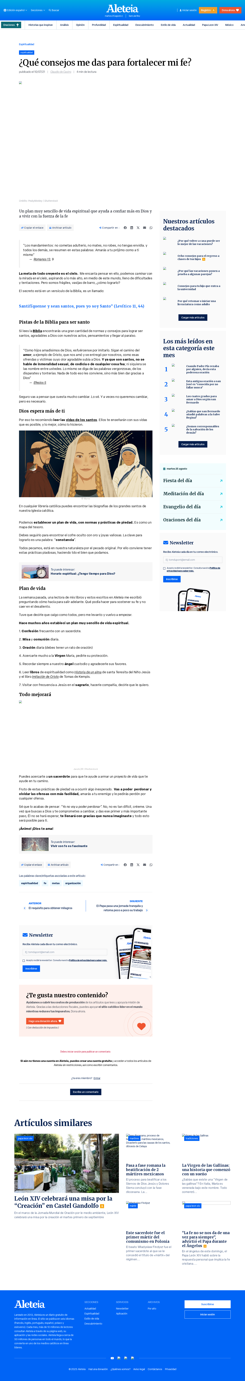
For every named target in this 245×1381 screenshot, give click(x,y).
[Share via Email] (144, 227)
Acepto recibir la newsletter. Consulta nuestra (66, 960)
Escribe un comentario (85, 1092)
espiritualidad (29, 883)
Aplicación (121, 1313)
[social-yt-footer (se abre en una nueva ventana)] (112, 1358)
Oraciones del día (182, 520)
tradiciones (192, 1138)
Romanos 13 (42, 259)
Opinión (80, 25)
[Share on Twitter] (138, 227)
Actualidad (189, 25)
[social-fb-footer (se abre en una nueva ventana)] (119, 1358)
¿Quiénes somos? (120, 1369)
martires (134, 1138)
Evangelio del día (182, 507)
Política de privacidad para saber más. (88, 960)
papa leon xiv (25, 1138)
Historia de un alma (88, 672)
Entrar (97, 1078)
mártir (133, 1205)
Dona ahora (228, 10)
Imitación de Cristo (45, 677)
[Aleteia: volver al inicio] (122, 8)
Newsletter (122, 1308)
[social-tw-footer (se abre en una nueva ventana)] (126, 1358)
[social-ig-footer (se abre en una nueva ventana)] (132, 1358)
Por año (152, 1308)
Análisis (64, 25)
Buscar (55, 10)
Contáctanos (155, 1369)
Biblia (37, 331)
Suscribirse (207, 1304)
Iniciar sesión (189, 10)
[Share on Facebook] (125, 227)
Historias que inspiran (41, 25)
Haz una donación (98, 1369)
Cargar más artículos (192, 317)
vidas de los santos (81, 420)
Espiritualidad (120, 25)
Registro (206, 10)
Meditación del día (183, 493)
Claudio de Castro (60, 72)
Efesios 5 (40, 382)
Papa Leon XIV (210, 25)
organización (73, 883)
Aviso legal (139, 1369)
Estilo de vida (168, 25)
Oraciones (9, 25)
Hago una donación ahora (43, 1021)
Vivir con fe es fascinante (69, 846)
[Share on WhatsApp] (151, 227)
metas (56, 883)
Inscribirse (31, 968)
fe (45, 883)
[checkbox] (24, 961)
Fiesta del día (177, 480)
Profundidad (99, 25)
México (229, 25)
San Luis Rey (134, 16)
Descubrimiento (144, 25)
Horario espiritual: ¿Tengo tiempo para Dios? (83, 573)
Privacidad (170, 1369)
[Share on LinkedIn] (131, 227)
